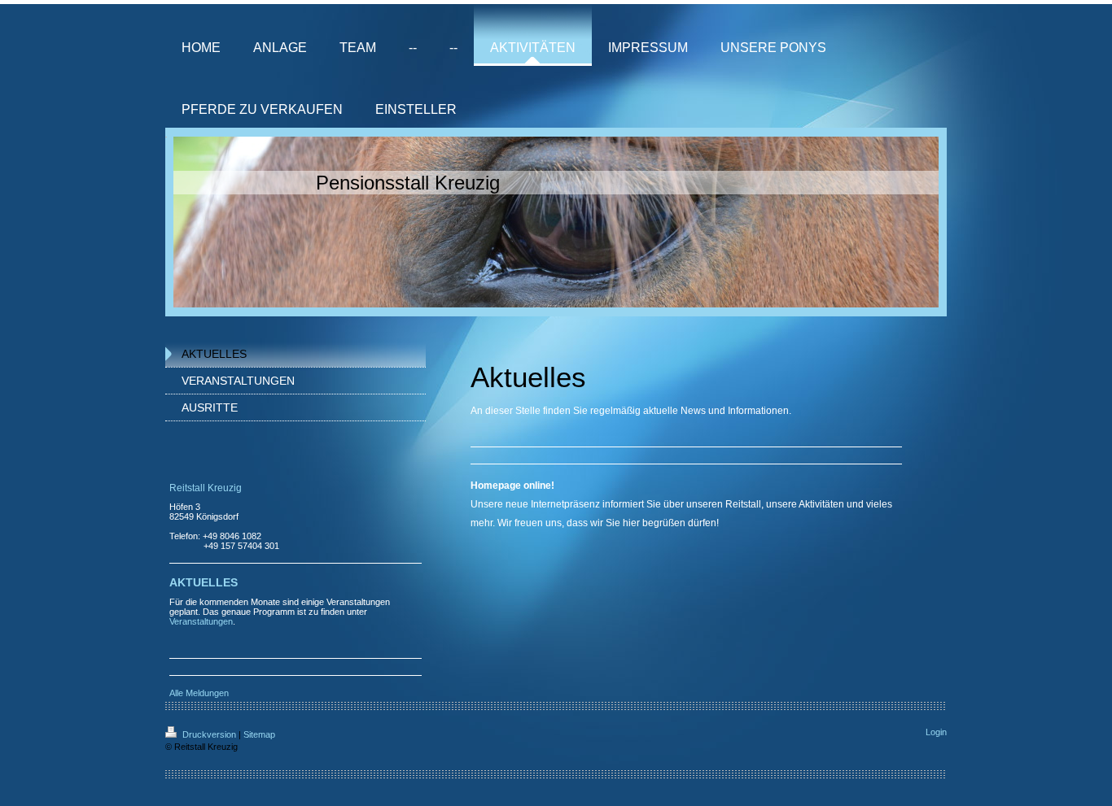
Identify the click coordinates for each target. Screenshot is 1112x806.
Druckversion (209, 734)
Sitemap (259, 734)
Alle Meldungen (199, 693)
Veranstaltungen (201, 621)
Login (936, 732)
